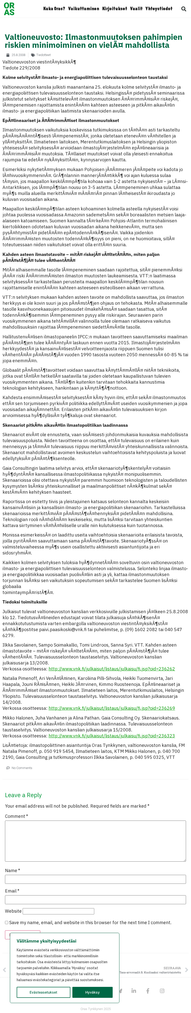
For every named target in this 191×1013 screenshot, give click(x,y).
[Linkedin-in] (133, 991)
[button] (184, 9)
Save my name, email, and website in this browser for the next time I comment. (90, 922)
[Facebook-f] (147, 991)
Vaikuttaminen (83, 8)
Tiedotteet (43, 55)
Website (13, 911)
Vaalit (136, 8)
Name (12, 870)
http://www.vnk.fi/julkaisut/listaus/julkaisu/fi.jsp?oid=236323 (111, 736)
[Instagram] (162, 991)
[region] (64, 968)
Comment (16, 816)
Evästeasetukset (43, 992)
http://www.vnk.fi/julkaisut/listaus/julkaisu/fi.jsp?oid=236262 (111, 669)
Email (12, 891)
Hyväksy (92, 992)
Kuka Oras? (54, 8)
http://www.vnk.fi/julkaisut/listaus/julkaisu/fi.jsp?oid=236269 (111, 708)
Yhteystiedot (158, 8)
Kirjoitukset (114, 8)
